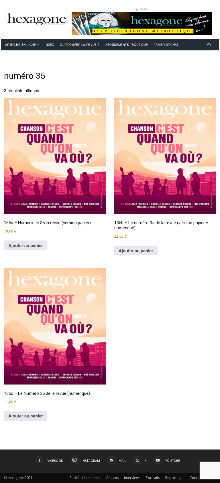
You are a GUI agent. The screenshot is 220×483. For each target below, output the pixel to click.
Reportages (174, 477)
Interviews (132, 477)
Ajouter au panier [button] (25, 245)
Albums (112, 477)
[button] (209, 44)
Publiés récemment (85, 477)
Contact (196, 477)
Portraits (153, 477)
